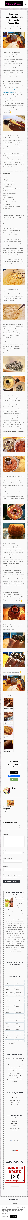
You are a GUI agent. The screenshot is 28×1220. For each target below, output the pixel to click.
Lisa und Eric (11, 1077)
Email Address (7, 858)
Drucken (14, 779)
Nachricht (6, 834)
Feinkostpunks (14, 4)
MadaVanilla (15, 1126)
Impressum (14, 1203)
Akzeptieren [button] (13, 1216)
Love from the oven (15, 1100)
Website (5, 867)
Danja (8, 26)
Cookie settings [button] (5, 1216)
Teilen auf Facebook (14, 775)
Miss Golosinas (15, 1102)
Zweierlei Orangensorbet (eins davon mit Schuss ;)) (15, 1069)
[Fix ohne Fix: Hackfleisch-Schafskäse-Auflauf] (10, 802)
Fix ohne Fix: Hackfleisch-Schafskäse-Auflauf (7, 809)
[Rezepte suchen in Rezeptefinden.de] (14, 1140)
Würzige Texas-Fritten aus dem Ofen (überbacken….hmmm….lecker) (15, 1062)
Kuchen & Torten (19, 28)
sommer (14, 766)
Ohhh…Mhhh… (15, 1105)
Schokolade (17, 764)
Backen (12, 28)
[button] (2, 4)
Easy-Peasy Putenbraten (17, 1058)
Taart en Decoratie (15, 1128)
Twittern (15, 772)
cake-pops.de (15, 1121)
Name (4, 850)
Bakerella (14, 1098)
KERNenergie (14, 1123)
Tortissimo (14, 1130)
